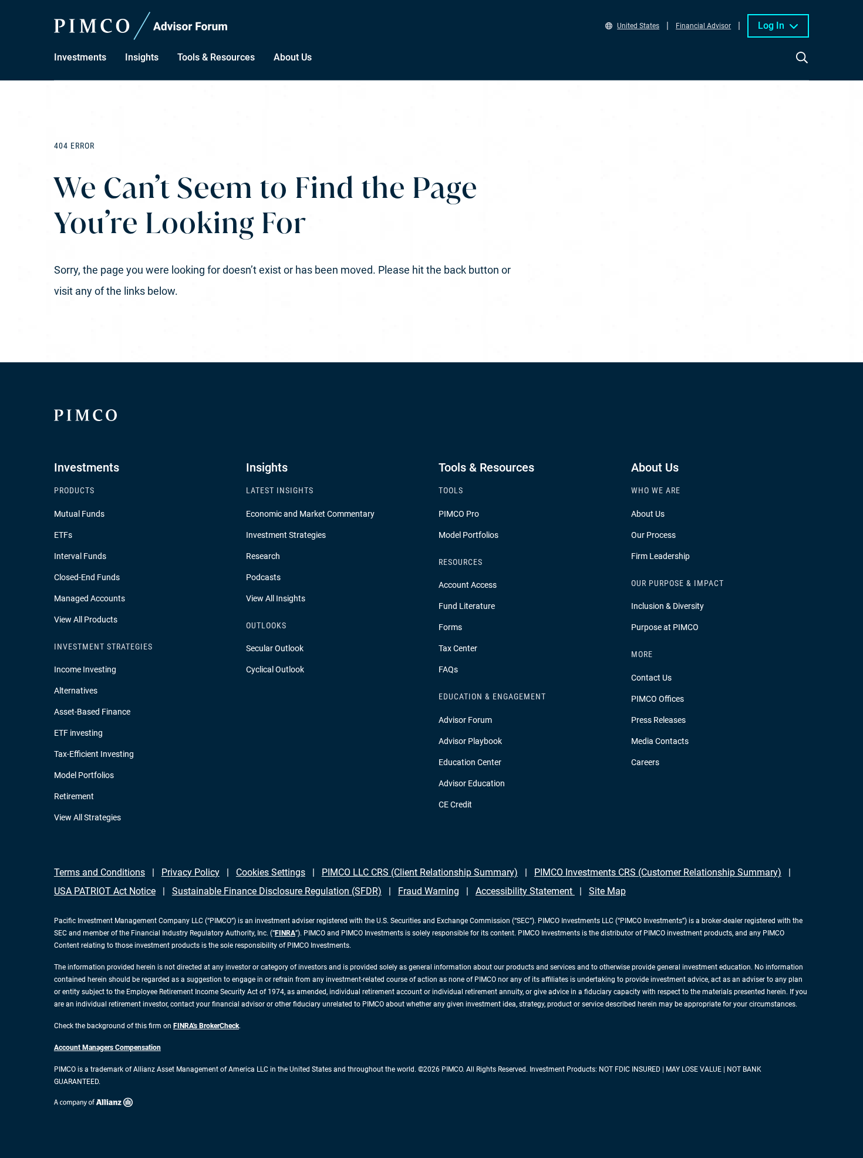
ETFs (63, 535)
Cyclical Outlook (275, 669)
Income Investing (85, 669)
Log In (771, 25)
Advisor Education (472, 783)
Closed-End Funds (87, 577)
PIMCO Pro (459, 514)
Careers (645, 762)
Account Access (468, 585)
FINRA (285, 933)
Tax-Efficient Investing (94, 754)
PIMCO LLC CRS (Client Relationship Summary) (420, 872)
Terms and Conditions (99, 872)
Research (263, 556)
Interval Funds (80, 556)
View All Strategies (87, 817)
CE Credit (455, 804)
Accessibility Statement (525, 891)
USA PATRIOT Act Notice (105, 891)
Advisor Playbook (470, 741)
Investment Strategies (286, 535)
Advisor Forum (465, 720)
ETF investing (78, 733)
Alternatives (75, 690)
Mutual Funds (79, 514)
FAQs (448, 669)
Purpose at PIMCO (665, 627)
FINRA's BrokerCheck (206, 1026)
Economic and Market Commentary (310, 514)
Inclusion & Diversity (667, 606)
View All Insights (275, 598)
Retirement (74, 796)
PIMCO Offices (657, 698)
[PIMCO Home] (141, 26)
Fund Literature (467, 606)
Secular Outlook (275, 648)
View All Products (85, 619)
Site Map (607, 891)
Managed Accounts (89, 598)
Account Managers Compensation (107, 1047)
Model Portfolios (84, 775)
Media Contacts (660, 741)
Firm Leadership (660, 556)
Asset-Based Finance (92, 711)
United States (638, 26)
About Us (648, 514)
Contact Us (651, 677)
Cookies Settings (270, 872)
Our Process (653, 535)
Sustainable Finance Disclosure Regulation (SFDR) (277, 891)
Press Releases (658, 720)
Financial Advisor (703, 26)
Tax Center (458, 648)
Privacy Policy (190, 872)
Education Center (470, 762)
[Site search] (802, 66)
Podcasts (263, 577)
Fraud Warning (428, 891)
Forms (450, 627)
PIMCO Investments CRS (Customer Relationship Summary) (657, 872)
